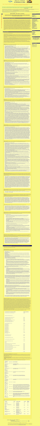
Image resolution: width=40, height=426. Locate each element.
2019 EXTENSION (21, 15)
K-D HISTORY (33, 31)
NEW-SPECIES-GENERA (36, 38)
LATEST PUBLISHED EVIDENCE (16, 10)
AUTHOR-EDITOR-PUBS (34, 46)
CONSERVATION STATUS (34, 26)
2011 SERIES (18, 15)
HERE (29, 234)
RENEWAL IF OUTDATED (34, 44)
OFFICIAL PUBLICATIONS (34, 28)
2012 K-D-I (24, 15)
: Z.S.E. (31, 7)
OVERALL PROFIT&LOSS (27, 15)
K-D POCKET (33, 33)
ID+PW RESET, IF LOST (34, 45)
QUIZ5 (28, 421)
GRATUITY (33, 22)
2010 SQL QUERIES (15, 15)
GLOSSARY (33, 27)
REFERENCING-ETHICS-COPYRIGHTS (22, 424)
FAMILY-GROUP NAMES (34, 20)
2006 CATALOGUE (9, 15)
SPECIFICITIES (33, 15)
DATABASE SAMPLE (34, 34)
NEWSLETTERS (33, 23)
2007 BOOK (12, 15)
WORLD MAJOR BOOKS (34, 25)
